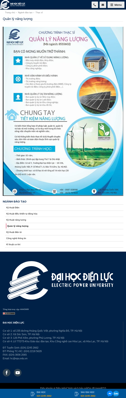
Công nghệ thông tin (16, 238)
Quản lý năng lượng (17, 226)
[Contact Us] (103, 5)
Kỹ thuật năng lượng (16, 220)
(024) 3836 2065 (18, 354)
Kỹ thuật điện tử (14, 232)
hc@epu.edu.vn (19, 358)
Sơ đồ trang (94, 388)
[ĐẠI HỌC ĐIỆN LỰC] (13, 5)
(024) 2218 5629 (33, 351)
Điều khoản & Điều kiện (53, 388)
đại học (44, 394)
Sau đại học (88, 394)
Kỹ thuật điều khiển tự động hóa (21, 213)
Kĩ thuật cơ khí (13, 244)
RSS (103, 388)
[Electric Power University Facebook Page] (6, 372)
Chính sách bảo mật (77, 388)
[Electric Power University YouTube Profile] (18, 372)
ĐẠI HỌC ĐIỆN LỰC (13, 322)
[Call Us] (95, 5)
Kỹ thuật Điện (12, 207)
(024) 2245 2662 (29, 347)
